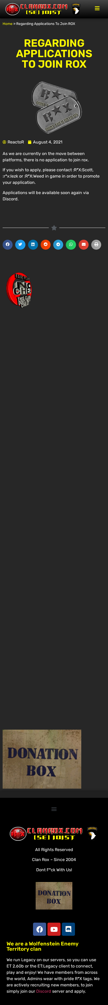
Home (8, 24)
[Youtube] (54, 929)
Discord (43, 991)
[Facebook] (39, 929)
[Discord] (68, 929)
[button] (8, 245)
